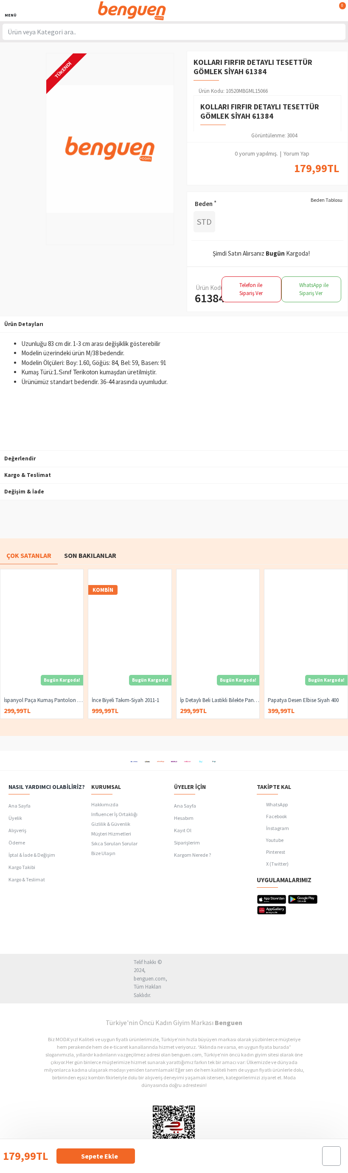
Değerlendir (20, 458)
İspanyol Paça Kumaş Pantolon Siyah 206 (43, 700)
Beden (204, 204)
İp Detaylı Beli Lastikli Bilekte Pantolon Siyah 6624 (219, 700)
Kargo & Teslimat (27, 475)
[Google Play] (302, 899)
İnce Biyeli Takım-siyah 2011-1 (125, 700)
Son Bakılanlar (90, 555)
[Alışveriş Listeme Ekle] (331, 1156)
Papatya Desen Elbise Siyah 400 (303, 700)
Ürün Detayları (23, 324)
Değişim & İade (24, 491)
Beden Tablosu (326, 200)
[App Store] (271, 899)
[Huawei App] (271, 910)
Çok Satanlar (28, 555)
